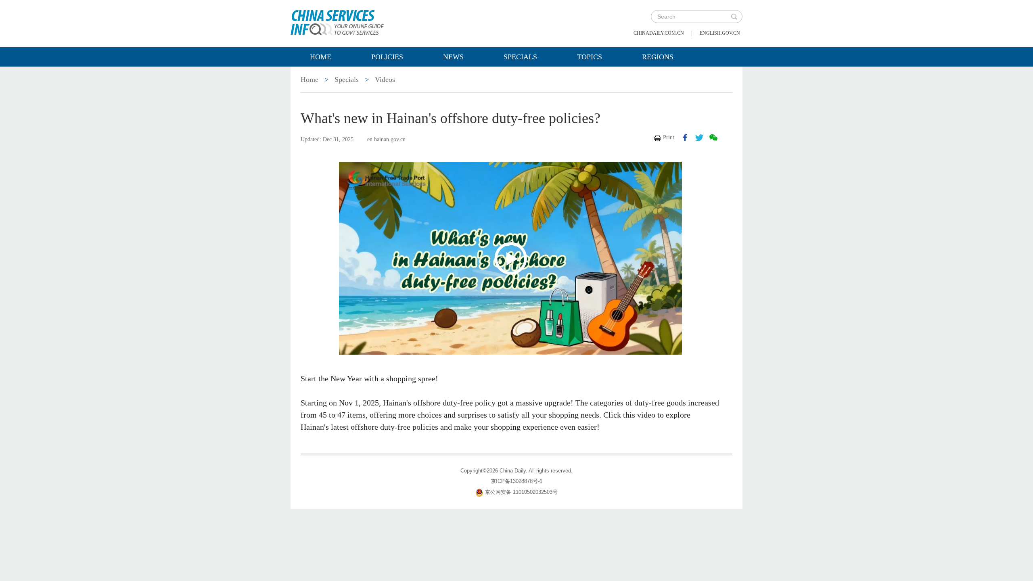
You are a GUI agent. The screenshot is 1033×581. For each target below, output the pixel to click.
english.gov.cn (720, 33)
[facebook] (685, 138)
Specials (520, 57)
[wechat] (713, 138)
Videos (385, 79)
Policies (387, 57)
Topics (589, 57)
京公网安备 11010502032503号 (521, 492)
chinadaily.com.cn (659, 33)
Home (320, 57)
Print (668, 137)
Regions (657, 57)
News (453, 57)
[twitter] (699, 138)
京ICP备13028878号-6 (516, 481)
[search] (734, 16)
